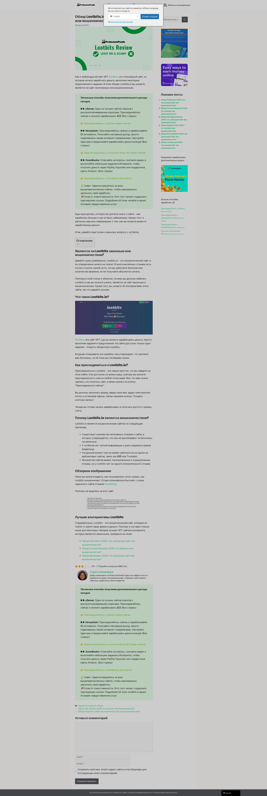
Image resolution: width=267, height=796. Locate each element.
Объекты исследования (179, 5)
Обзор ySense (166, 211)
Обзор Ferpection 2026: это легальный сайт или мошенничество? (109, 711)
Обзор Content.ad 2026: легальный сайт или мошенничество (172, 145)
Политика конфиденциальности (140, 793)
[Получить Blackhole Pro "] (185, 19)
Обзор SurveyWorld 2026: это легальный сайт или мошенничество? (174, 137)
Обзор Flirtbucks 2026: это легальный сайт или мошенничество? (173, 103)
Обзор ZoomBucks (178, 227)
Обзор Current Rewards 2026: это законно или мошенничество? (174, 111)
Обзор (100, 705)
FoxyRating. (111, 484)
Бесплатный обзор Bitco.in (174, 234)
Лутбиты (114, 76)
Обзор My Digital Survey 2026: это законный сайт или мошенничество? (174, 120)
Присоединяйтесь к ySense (173, 209)
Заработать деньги (87, 705)
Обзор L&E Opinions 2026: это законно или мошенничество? (106, 708)
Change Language (149, 17)
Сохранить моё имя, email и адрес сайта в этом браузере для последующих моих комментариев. (112, 771)
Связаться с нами (120, 793)
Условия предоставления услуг (165, 793)
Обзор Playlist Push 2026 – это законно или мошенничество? (173, 128)
